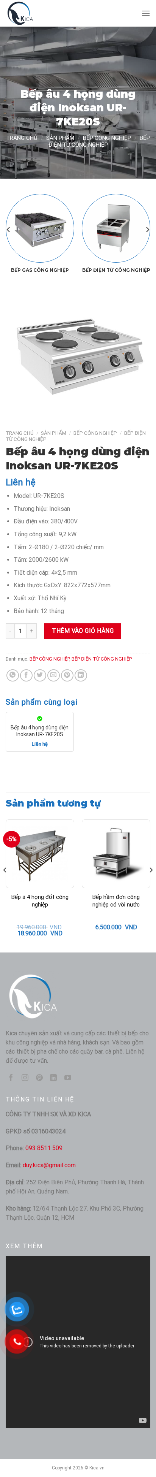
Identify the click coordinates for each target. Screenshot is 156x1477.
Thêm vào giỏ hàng (83, 630)
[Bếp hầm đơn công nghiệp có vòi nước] (116, 854)
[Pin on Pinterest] (67, 675)
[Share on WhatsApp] (12, 675)
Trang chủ (21, 138)
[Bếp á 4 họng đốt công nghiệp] (40, 854)
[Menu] (145, 13)
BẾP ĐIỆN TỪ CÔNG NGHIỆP (99, 141)
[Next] (147, 229)
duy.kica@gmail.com (49, 1165)
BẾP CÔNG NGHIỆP (107, 138)
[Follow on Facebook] (11, 1078)
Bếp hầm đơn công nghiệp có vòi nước (116, 901)
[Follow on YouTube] (67, 1078)
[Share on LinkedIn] (81, 675)
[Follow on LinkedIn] (53, 1078)
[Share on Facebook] (26, 675)
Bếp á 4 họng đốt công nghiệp (40, 901)
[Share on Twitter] (40, 675)
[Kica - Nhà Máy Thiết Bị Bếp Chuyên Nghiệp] (43, 13)
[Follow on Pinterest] (39, 1078)
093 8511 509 (43, 1148)
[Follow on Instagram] (25, 1078)
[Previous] (8, 229)
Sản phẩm (60, 138)
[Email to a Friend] (53, 675)
